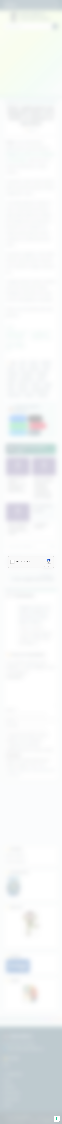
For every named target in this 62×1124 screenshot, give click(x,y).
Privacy (45, 567)
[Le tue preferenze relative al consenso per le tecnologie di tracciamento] (57, 1119)
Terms (50, 567)
